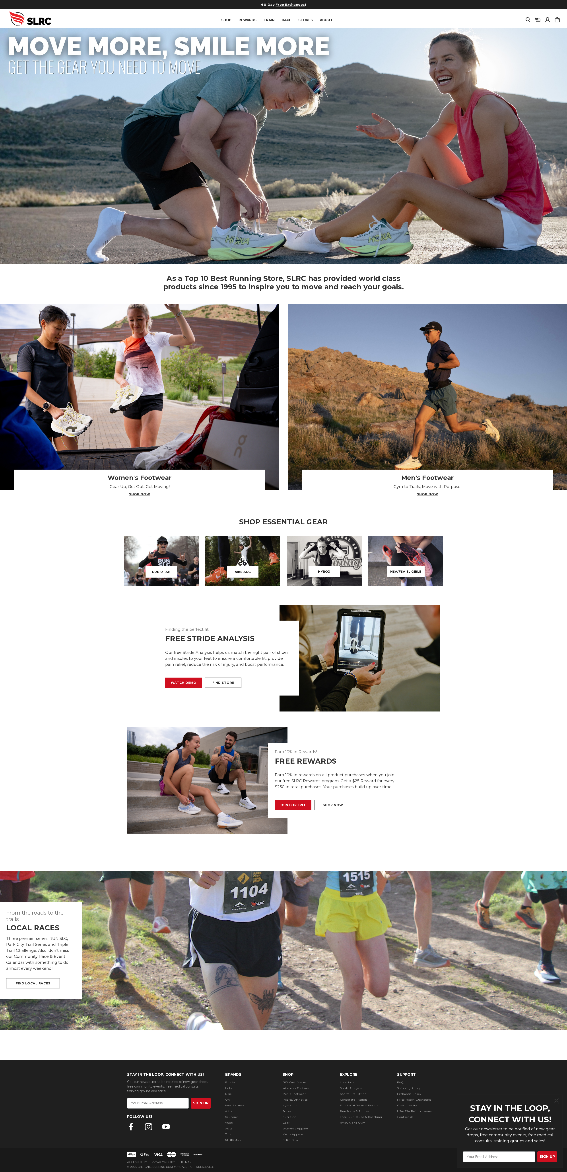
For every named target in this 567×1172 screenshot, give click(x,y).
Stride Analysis (351, 1088)
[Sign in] (547, 19)
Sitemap (186, 1162)
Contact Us (405, 1117)
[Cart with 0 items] (557, 19)
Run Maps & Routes (354, 1111)
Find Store (223, 683)
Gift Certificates (273, 4)
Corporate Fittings (353, 1099)
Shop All (233, 1140)
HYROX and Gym (352, 1122)
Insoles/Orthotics (295, 1099)
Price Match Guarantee (414, 1099)
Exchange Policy (409, 1094)
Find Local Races (33, 983)
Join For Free (293, 805)
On (227, 1099)
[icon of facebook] (131, 1127)
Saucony (231, 1117)
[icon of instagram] (148, 1127)
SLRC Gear (291, 1140)
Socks (287, 1111)
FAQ (400, 1082)
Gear (286, 1122)
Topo (228, 1134)
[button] (283, 146)
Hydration (290, 1105)
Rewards (247, 20)
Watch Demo (183, 683)
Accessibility (137, 1162)
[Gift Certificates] (538, 19)
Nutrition (289, 1117)
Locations (347, 1082)
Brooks (230, 1082)
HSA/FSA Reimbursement (416, 1111)
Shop (226, 20)
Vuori (229, 1122)
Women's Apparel (296, 1128)
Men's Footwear (294, 1094)
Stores (305, 20)
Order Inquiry (407, 1105)
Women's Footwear (297, 1088)
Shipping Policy (409, 1088)
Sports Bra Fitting (353, 1094)
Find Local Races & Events (359, 1105)
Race (286, 20)
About (326, 20)
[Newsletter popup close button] (556, 1101)
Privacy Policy (163, 1162)
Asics (229, 1128)
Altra (229, 1111)
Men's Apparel (293, 1134)
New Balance (234, 1105)
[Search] (528, 19)
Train (269, 20)
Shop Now (139, 494)
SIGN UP (547, 1156)
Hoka (229, 1088)
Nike (228, 1094)
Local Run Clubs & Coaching (361, 1117)
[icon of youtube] (166, 1127)
